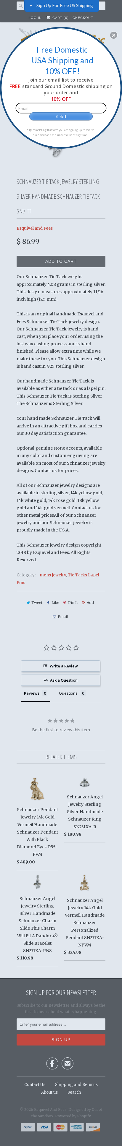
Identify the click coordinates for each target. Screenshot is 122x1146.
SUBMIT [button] (61, 116)
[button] (113, 35)
